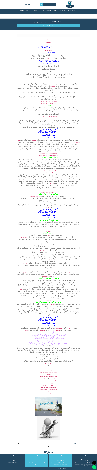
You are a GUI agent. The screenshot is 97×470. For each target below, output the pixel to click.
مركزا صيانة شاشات (62, 10)
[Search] (41, 4)
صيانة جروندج (48, 42)
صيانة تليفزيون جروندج (53, 153)
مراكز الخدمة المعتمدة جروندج (35, 196)
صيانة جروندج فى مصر (44, 170)
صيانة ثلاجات (55, 10)
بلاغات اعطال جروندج (52, 192)
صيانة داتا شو (28, 10)
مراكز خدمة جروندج (24, 237)
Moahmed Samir (34, 468)
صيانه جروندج (42, 330)
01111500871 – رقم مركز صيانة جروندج (48, 22)
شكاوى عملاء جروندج (43, 228)
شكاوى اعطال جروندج (44, 192)
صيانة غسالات (48, 10)
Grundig (48, 45)
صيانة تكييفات (35, 10)
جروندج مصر (30, 174)
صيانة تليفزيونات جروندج (43, 155)
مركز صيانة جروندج (48, 207)
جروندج (49, 235)
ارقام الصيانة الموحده (48, 58)
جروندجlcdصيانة (48, 118)
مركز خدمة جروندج (55, 47)
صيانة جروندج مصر (53, 170)
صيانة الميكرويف (41, 10)
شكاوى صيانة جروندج (53, 228)
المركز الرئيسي (71, 328)
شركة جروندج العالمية (37, 159)
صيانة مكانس (22, 10)
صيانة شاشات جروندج (44, 153)
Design (28, 468)
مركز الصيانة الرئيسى (71, 272)
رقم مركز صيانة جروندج (48, 39)
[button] (18, 443)
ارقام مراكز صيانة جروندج (53, 155)
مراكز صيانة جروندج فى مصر (48, 172)
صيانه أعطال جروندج (58, 328)
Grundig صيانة (48, 393)
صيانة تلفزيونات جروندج (53, 101)
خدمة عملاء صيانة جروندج (26, 272)
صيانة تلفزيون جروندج (48, 79)
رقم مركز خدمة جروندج (53, 116)
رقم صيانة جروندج (53, 103)
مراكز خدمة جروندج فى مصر (48, 385)
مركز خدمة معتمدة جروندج (42, 202)
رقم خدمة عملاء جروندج (45, 103)
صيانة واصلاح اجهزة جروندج (55, 55)
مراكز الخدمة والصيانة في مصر (72, 10)
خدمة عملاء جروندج (44, 365)
